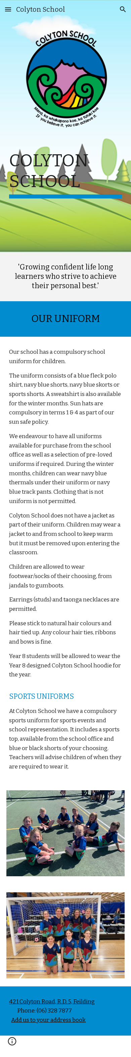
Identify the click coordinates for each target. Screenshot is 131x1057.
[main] (65, 187)
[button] (8, 9)
